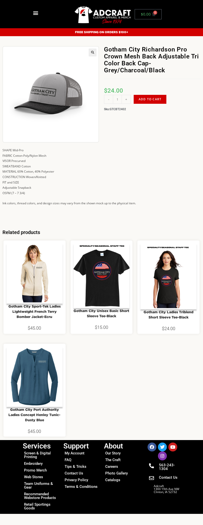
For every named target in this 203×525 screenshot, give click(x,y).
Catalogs (112, 480)
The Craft (113, 460)
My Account (74, 453)
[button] (35, 13)
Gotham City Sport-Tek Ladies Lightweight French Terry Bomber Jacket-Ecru (34, 311)
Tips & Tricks (75, 466)
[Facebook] (152, 447)
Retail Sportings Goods (37, 506)
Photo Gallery (116, 473)
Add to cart (150, 99)
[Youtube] (172, 447)
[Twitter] (162, 447)
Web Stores (33, 477)
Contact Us (74, 473)
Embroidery (33, 463)
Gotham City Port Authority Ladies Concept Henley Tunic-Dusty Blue (34, 415)
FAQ (68, 460)
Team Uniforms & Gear (38, 485)
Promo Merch (35, 470)
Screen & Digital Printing (37, 455)
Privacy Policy (76, 480)
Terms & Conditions (81, 486)
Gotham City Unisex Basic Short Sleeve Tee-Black (101, 313)
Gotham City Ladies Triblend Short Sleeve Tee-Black (168, 314)
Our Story (113, 453)
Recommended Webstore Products (40, 496)
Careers (111, 466)
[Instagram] (162, 455)
